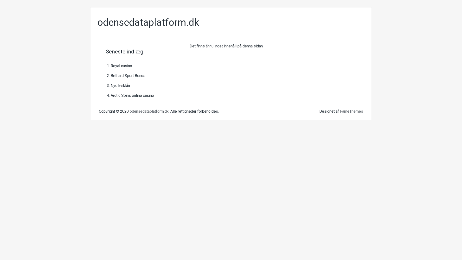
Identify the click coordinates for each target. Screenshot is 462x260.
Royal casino (121, 66)
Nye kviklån (120, 85)
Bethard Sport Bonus (128, 75)
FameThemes (351, 111)
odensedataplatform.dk (148, 22)
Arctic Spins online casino (132, 95)
